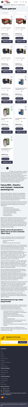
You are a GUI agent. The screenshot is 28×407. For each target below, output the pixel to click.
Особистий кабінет (4, 378)
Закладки (2, 382)
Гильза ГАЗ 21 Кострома (5, 58)
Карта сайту (3, 374)
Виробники (3, 360)
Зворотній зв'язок (4, 370)
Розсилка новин (4, 384)
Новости (2, 354)
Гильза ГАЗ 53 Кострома (5, 88)
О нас (2, 350)
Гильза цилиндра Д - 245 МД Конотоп (6, 119)
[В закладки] (11, 17)
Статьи (2, 352)
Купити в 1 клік (7, 41)
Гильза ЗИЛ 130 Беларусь (6, 27)
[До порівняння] (11, 19)
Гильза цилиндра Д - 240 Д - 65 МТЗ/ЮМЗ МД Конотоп (7, 149)
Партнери (2, 364)
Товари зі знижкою (4, 366)
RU (16, 1)
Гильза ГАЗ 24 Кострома (19, 58)
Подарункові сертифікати (5, 362)
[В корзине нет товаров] (26, 2)
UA (14, 1)
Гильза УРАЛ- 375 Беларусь (20, 27)
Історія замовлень (4, 380)
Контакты (2, 356)
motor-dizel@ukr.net (6, 390)
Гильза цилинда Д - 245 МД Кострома (20, 119)
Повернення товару (4, 372)
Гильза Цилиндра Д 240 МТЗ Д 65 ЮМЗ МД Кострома (21, 89)
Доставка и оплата (4, 358)
